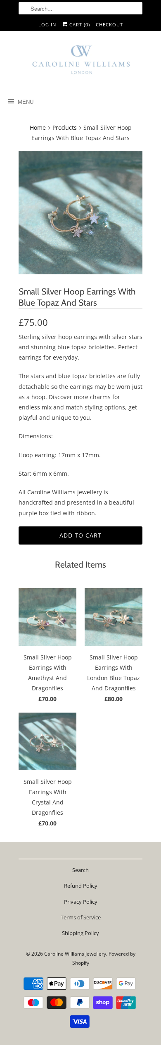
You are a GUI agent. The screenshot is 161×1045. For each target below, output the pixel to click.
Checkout (109, 24)
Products (64, 127)
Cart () (79, 24)
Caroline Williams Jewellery (75, 953)
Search (80, 870)
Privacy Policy (80, 901)
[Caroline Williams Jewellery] (80, 63)
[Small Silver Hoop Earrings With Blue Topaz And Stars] (80, 212)
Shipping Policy (80, 933)
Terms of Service (81, 917)
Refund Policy (80, 885)
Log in (47, 24)
